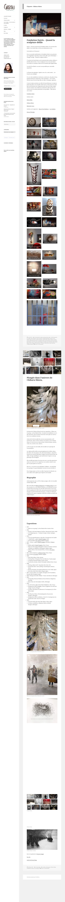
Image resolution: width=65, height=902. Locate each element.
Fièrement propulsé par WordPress (33, 877)
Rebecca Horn (50, 485)
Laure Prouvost (34, 341)
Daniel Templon (42, 539)
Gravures (5, 18)
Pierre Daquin (32, 343)
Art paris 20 (51, 338)
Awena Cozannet (32, 339)
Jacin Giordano (47, 340)
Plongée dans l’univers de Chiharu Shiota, (39, 378)
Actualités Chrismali (7, 16)
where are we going (35, 868)
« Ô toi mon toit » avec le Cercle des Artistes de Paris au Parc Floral (9, 114)
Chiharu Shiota (30, 103)
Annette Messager (46, 338)
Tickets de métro (7, 20)
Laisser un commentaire (39, 344)
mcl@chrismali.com (7, 58)
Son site (28, 857)
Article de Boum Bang (32, 860)
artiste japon (48, 867)
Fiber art (36, 340)
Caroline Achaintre (39, 339)
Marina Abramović (40, 485)
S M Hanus (42, 343)
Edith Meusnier (32, 340)
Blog (4, 31)
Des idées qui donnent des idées (45, 337)
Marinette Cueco (30, 106)
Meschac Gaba (52, 341)
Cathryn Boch (45, 339)
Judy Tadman (29, 341)
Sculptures (6, 27)
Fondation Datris (30, 93)
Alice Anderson (33, 338)
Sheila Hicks (29, 100)
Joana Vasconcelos (53, 340)
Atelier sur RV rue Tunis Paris (6, 55)
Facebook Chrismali (8, 143)
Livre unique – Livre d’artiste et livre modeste (9, 23)
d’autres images (40, 854)
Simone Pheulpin (31, 112)
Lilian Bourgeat (40, 341)
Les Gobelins (52, 109)
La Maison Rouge (42, 552)
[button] (34, 122)
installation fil (29, 868)
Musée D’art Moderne (44, 109)
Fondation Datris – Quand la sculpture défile (41, 41)
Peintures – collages (7, 29)
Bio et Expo (6, 33)
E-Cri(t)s (5, 25)
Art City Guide (36, 337)
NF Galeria (38, 540)
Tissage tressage (30, 344)
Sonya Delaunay (52, 343)
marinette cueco (46, 341)
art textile (43, 867)
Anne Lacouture (39, 338)
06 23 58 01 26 (6, 57)
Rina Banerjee (37, 343)
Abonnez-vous (8, 88)
